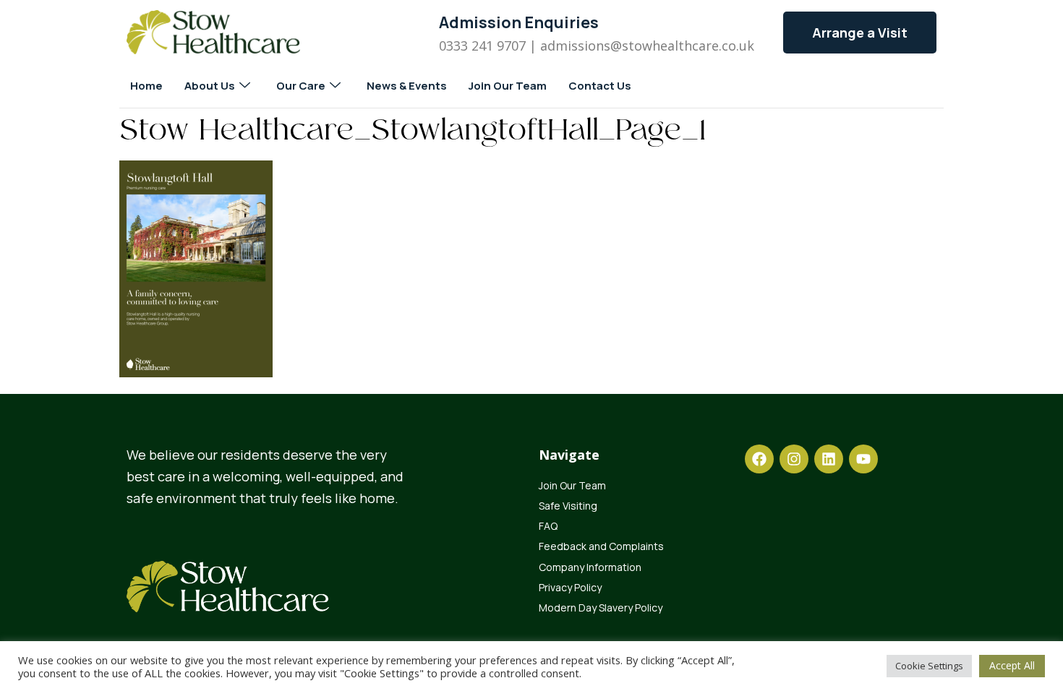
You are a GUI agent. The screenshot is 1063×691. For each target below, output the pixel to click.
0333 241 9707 (482, 45)
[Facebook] (759, 459)
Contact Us (599, 85)
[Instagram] (794, 459)
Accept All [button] (1012, 665)
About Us (209, 85)
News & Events (407, 85)
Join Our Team (508, 85)
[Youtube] (863, 459)
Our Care (300, 85)
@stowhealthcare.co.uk (682, 45)
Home (146, 85)
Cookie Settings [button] (929, 665)
